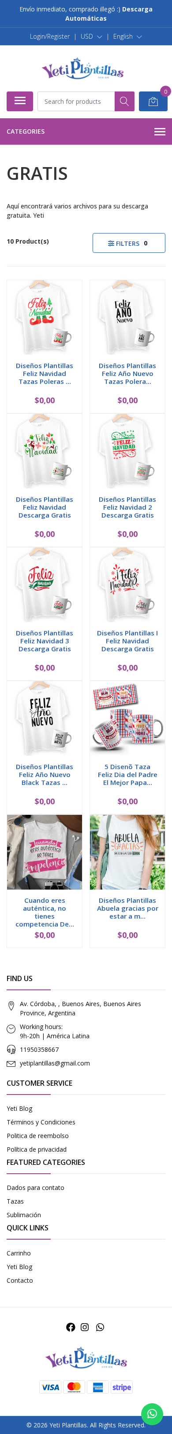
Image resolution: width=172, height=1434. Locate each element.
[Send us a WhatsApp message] (152, 1414)
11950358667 (39, 1049)
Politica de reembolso (38, 1135)
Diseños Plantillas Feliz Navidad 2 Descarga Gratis (127, 507)
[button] (91, 36)
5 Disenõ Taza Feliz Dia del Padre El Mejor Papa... (127, 774)
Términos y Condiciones (41, 1122)
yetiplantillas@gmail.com (55, 1063)
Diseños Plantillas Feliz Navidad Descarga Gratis (44, 507)
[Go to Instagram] (85, 1327)
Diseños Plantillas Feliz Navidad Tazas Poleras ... (44, 373)
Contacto (20, 1280)
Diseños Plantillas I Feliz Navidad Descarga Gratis (127, 640)
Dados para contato (35, 1187)
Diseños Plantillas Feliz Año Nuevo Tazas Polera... (127, 373)
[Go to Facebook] (70, 1327)
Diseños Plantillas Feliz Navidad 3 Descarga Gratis (44, 640)
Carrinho (19, 1253)
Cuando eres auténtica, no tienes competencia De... (44, 912)
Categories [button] (26, 131)
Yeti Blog (19, 1108)
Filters (130, 243)
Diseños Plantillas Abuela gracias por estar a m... (127, 908)
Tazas (15, 1201)
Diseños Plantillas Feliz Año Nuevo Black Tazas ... (44, 774)
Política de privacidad (37, 1149)
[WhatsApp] (99, 1327)
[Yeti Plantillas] (82, 68)
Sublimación (24, 1215)
